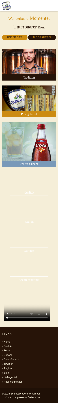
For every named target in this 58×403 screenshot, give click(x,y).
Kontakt (9, 397)
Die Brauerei (42, 37)
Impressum (21, 397)
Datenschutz (35, 397)
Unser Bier (15, 37)
